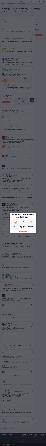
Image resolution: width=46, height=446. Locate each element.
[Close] (35, 213)
